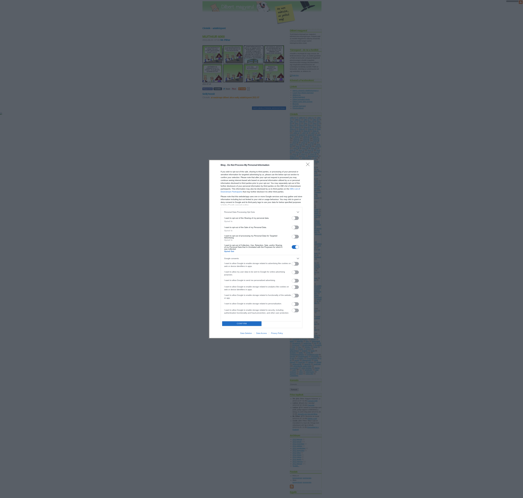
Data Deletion (246, 333)
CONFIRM (242, 324)
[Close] (308, 165)
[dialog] (261, 249)
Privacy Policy (277, 333)
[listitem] (261, 212)
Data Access (261, 333)
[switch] (295, 218)
